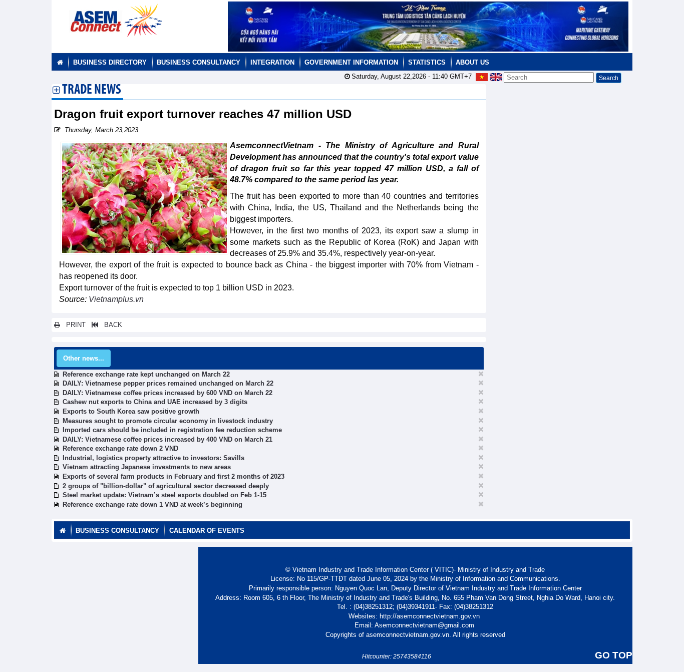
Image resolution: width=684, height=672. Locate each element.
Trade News (91, 90)
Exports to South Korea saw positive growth (131, 411)
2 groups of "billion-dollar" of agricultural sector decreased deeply (166, 486)
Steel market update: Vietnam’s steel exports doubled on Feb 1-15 (164, 495)
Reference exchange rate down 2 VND (120, 448)
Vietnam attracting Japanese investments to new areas (147, 467)
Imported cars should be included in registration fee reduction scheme (172, 430)
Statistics (427, 62)
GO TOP (613, 655)
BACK (110, 324)
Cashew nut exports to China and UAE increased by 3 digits (155, 402)
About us (472, 62)
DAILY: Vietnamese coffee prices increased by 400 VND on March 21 (167, 439)
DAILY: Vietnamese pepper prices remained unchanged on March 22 (168, 383)
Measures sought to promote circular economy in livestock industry (168, 421)
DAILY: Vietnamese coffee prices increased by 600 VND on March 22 (167, 393)
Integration (272, 62)
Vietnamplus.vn (116, 299)
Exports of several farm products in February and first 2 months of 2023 (173, 476)
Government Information (351, 62)
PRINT (73, 324)
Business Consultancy (198, 62)
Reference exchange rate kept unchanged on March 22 (146, 374)
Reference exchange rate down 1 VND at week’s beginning (152, 504)
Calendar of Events (206, 530)
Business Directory (110, 62)
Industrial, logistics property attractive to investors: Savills (153, 458)
